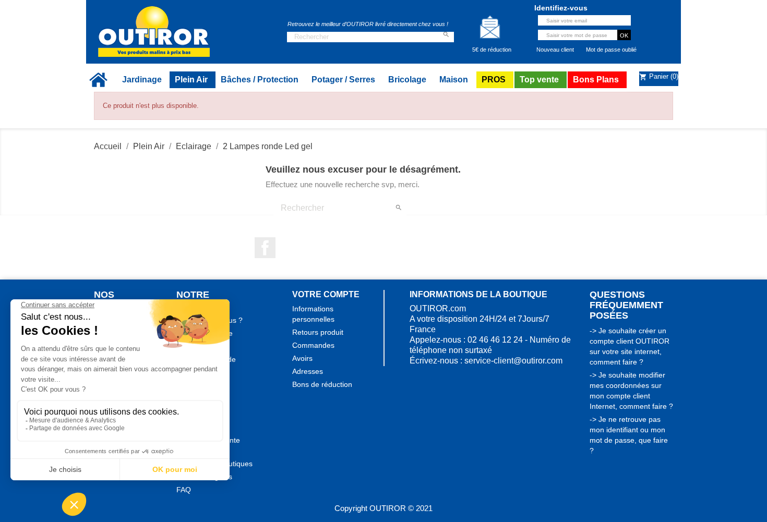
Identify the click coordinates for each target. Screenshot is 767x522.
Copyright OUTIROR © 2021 (383, 508)
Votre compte (325, 294)
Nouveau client (555, 49)
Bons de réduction (322, 384)
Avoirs (302, 358)
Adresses (307, 371)
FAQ (183, 489)
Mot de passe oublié (611, 49)
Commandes (313, 345)
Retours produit (317, 332)
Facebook (265, 247)
